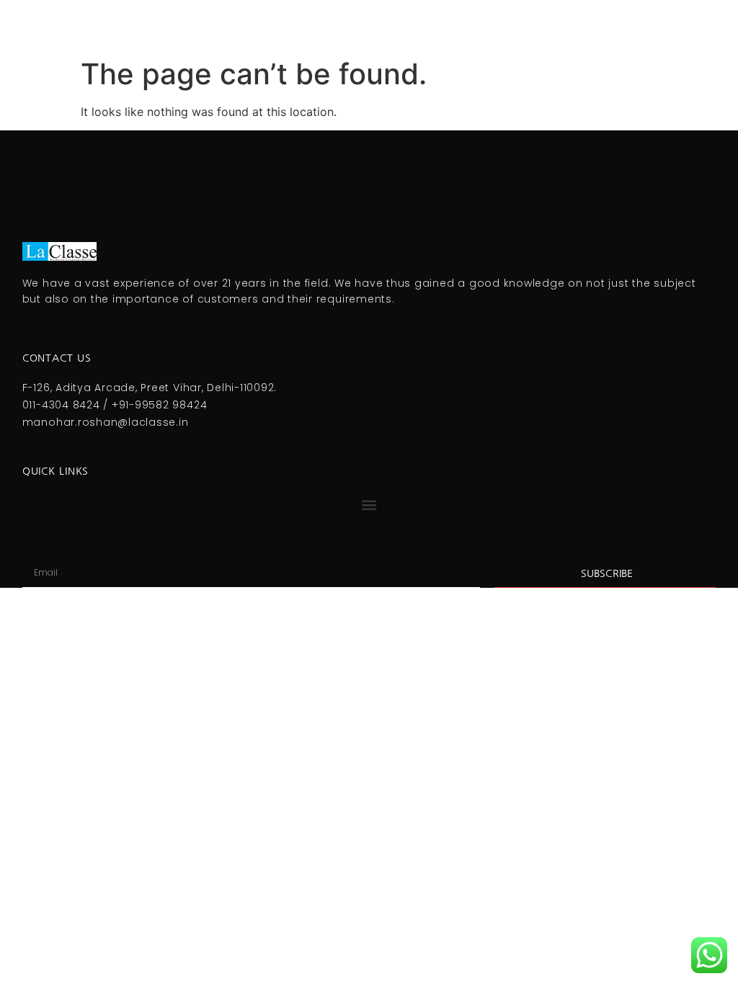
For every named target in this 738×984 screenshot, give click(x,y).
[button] (369, 504)
